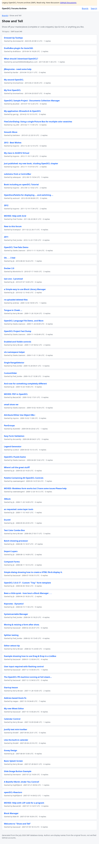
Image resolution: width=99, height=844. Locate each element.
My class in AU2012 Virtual (16, 153)
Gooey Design (10, 750)
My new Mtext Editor (14, 708)
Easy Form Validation (14, 436)
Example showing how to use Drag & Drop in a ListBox (30, 656)
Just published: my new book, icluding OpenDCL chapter (31, 163)
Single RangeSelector (14, 362)
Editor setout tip (12, 645)
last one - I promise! (13, 278)
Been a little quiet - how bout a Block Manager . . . (28, 593)
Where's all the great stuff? (17, 467)
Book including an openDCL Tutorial (21, 184)
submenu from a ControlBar (17, 174)
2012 (6, 205)
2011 (6, 237)
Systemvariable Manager (16, 614)
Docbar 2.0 (9, 268)
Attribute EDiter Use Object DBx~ (19, 415)
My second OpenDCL (14, 79)
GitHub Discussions (68, 2)
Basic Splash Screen (13, 761)
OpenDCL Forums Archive (14, 8)
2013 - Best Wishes (12, 142)
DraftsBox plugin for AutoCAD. (18, 48)
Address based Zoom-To (15, 698)
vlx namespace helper (14, 352)
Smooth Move (10, 132)
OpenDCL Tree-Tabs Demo (16, 247)
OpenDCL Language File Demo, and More (23, 320)
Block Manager (11, 813)
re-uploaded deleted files (16, 299)
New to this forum (13, 226)
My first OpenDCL (12, 90)
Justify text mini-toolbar (15, 729)
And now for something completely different (25, 383)
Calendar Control (12, 719)
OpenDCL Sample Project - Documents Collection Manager (32, 100)
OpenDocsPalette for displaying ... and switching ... (28, 195)
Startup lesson (11, 687)
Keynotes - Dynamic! (14, 603)
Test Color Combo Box (14, 530)
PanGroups (9, 425)
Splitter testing (11, 635)
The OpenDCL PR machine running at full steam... (28, 677)
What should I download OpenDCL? (21, 58)
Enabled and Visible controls (17, 341)
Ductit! (7, 519)
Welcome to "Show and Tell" (17, 823)
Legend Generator (12, 446)
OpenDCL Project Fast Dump (17, 331)
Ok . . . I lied (9, 257)
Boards (85, 8)
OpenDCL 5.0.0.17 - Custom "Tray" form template (27, 582)
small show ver (11, 404)
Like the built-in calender (16, 740)
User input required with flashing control (24, 666)
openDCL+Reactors (13, 792)
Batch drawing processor (16, 540)
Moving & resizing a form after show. (21, 624)
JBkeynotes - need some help (17, 69)
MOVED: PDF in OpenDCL (16, 394)
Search (94, 8)
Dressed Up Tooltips (13, 37)
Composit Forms (12, 561)
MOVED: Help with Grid (15, 216)
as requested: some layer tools (18, 509)
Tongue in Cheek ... (13, 310)
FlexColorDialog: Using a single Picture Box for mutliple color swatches (38, 121)
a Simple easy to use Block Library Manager (25, 289)
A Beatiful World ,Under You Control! (21, 781)
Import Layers (11, 551)
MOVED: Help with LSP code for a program (24, 802)
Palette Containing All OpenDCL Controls (23, 478)
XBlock (7, 499)
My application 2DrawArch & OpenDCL (22, 111)
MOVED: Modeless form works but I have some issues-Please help (35, 488)
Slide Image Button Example (17, 771)
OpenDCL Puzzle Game (15, 457)
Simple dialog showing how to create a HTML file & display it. (33, 572)
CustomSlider (10, 373)
